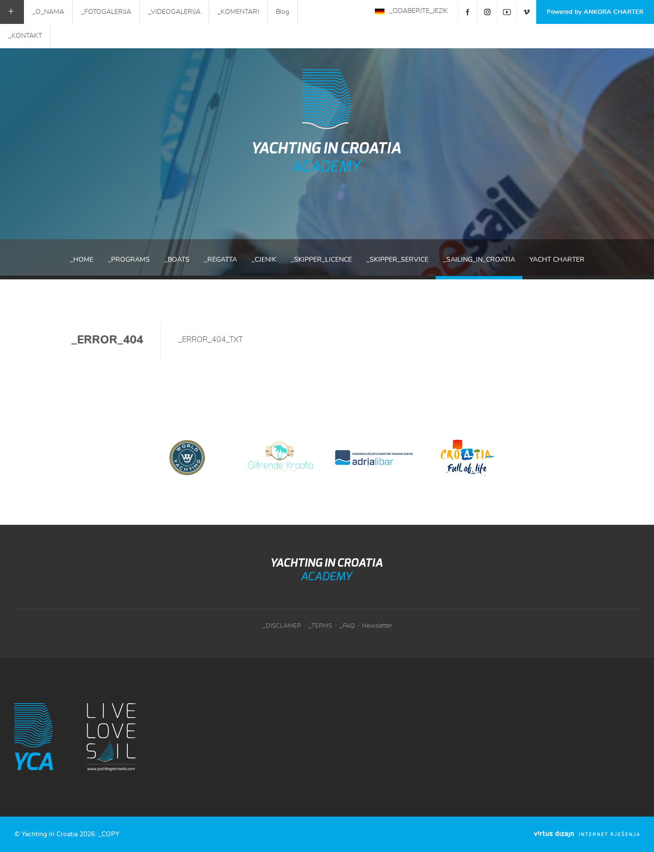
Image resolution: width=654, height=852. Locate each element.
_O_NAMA (48, 12)
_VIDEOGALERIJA (174, 12)
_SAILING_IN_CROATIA (479, 259)
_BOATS (177, 259)
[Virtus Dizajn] (587, 834)
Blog (282, 12)
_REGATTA (220, 259)
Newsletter (377, 626)
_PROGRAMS (129, 259)
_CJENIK (263, 259)
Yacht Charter (557, 259)
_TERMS (320, 626)
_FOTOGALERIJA (106, 12)
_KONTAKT (25, 36)
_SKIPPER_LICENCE (321, 259)
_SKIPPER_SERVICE (397, 259)
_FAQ (347, 626)
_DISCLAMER (281, 626)
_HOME (81, 259)
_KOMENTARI (238, 12)
